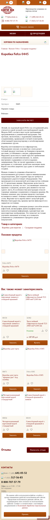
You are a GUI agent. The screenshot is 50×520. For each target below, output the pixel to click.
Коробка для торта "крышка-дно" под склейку (10, 377)
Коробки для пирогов (11, 227)
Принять (25, 514)
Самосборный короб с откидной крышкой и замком (35, 423)
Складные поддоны (33, 227)
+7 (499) (17, 473)
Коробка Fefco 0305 (35, 375)
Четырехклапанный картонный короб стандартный (10, 423)
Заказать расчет (25, 120)
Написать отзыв (38, 450)
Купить (37, 343)
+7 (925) (13, 477)
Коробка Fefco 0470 (10, 267)
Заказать (25, 276)
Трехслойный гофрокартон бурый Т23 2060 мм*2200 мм (37, 323)
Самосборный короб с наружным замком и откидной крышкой (11, 323)
